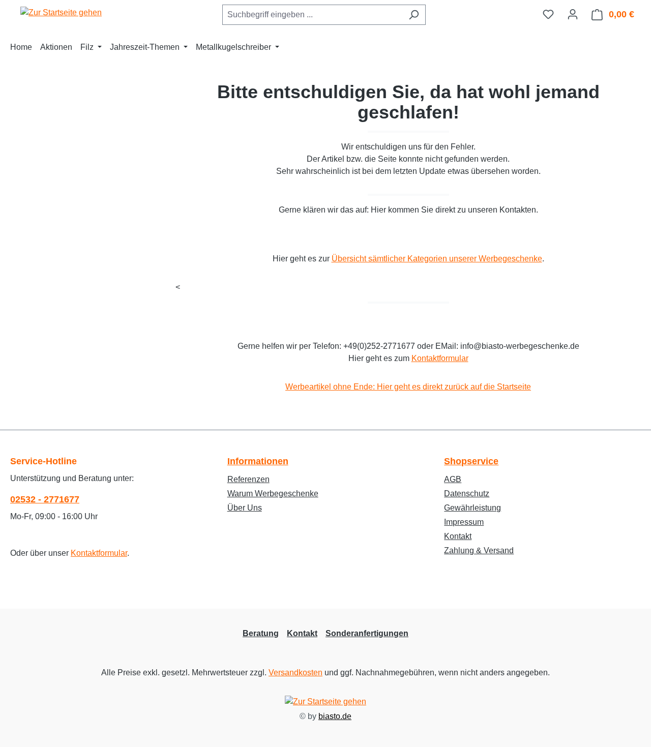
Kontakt (457, 536)
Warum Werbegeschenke (272, 493)
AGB (452, 479)
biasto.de (334, 716)
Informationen (257, 461)
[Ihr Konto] (572, 14)
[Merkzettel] (548, 14)
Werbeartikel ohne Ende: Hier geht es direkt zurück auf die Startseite (408, 386)
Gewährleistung (472, 507)
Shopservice (471, 461)
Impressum (464, 522)
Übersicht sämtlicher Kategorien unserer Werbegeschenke (437, 258)
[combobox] (312, 15)
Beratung (261, 633)
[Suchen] (414, 15)
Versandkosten (295, 672)
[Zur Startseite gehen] (61, 12)
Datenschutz (466, 493)
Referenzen (248, 479)
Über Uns (244, 507)
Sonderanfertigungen (367, 633)
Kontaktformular (439, 358)
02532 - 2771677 (44, 499)
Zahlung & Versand (479, 550)
